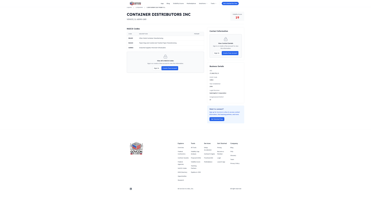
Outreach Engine (209, 154)
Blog (231, 147)
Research (181, 180)
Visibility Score (195, 162)
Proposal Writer (196, 158)
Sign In (156, 68)
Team (232, 159)
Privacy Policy (234, 163)
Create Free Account (170, 68)
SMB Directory (182, 172)
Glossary (233, 155)
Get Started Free (217, 119)
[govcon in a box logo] (136, 148)
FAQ (231, 151)
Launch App (221, 162)
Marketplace (208, 162)
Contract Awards (183, 158)
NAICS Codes (182, 168)
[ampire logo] (135, 3)
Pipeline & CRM (196, 172)
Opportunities (182, 176)
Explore (129, 7)
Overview (181, 147)
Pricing (219, 147)
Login (219, 158)
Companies (139, 7)
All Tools (193, 147)
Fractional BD (208, 158)
